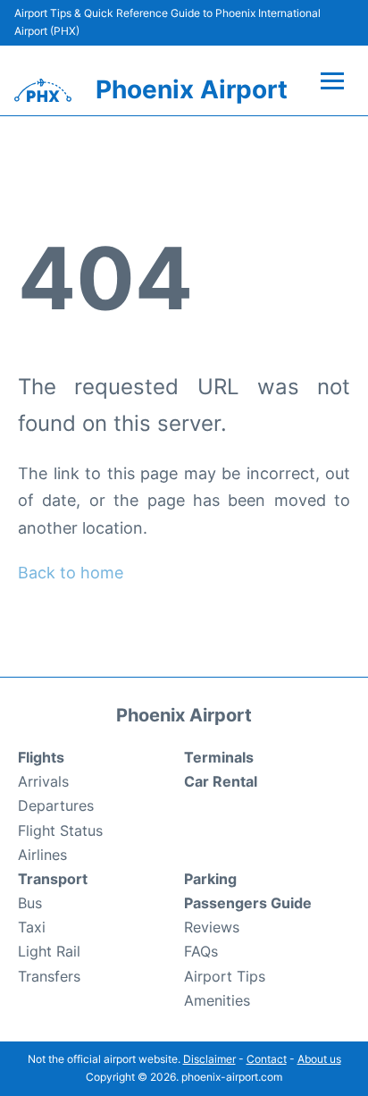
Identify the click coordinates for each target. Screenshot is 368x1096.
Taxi (32, 927)
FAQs (201, 951)
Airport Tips (224, 976)
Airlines (42, 855)
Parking (210, 879)
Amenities (217, 1000)
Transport (53, 879)
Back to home (70, 572)
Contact (267, 1059)
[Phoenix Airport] (42, 90)
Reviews (211, 927)
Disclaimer (209, 1059)
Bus (30, 903)
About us (319, 1059)
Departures (56, 805)
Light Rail (49, 951)
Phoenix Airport (192, 89)
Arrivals (43, 781)
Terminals (219, 757)
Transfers (49, 976)
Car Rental (220, 781)
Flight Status (60, 830)
